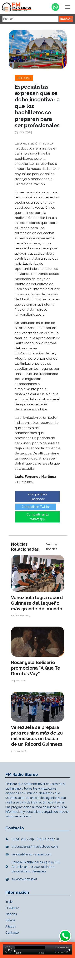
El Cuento (12, 908)
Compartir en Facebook (37, 497)
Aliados (10, 926)
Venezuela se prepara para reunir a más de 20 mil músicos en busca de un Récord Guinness (37, 735)
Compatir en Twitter (36, 507)
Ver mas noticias (52, 547)
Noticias (24, 78)
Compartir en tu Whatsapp (38, 517)
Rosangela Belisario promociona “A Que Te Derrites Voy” (35, 668)
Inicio (9, 902)
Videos (10, 920)
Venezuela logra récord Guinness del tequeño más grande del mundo (37, 603)
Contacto (12, 932)
